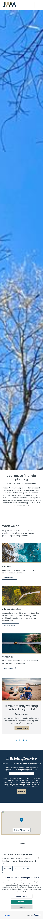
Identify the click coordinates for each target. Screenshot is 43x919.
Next (26, 740)
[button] (21, 820)
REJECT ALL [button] (21, 907)
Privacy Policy (6, 915)
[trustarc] (37, 914)
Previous (17, 740)
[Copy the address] (39, 858)
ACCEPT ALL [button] (21, 902)
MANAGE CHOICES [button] (21, 896)
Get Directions (22, 830)
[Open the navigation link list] (38, 5)
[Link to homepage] (17, 5)
